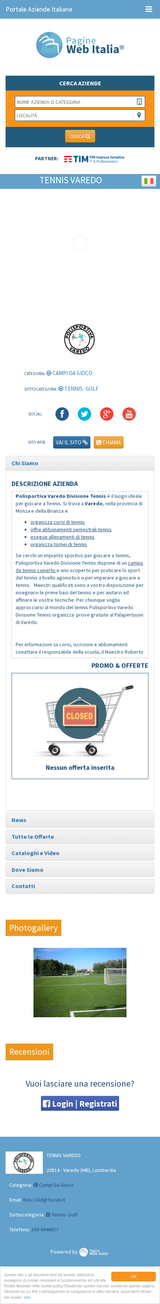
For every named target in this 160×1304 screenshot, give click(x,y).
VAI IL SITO (69, 442)
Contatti (23, 886)
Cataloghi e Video (36, 853)
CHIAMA (111, 442)
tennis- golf (81, 388)
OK (134, 1276)
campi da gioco (71, 373)
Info (27, 1297)
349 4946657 (44, 1229)
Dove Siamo (28, 869)
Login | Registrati (83, 1103)
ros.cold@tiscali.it (44, 1199)
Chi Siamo (25, 463)
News (19, 820)
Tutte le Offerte (33, 837)
